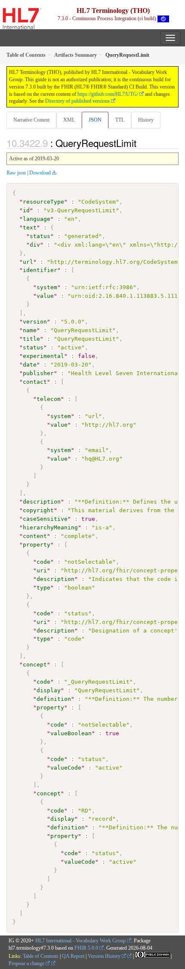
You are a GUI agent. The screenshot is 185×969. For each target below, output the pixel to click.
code (43, 562)
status (40, 236)
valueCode (65, 767)
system (47, 287)
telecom (49, 399)
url (28, 262)
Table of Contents (41, 956)
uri (42, 570)
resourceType (43, 202)
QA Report (73, 956)
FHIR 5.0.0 (86, 948)
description (42, 501)
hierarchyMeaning (50, 527)
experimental (43, 356)
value (45, 296)
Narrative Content (31, 120)
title (31, 339)
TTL (119, 120)
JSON (95, 120)
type (43, 587)
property (36, 544)
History (146, 120)
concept (35, 664)
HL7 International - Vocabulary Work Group (80, 941)
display (49, 690)
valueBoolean (71, 733)
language (36, 219)
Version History (105, 956)
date (30, 364)
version (35, 321)
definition (54, 699)
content (35, 536)
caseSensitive (45, 519)
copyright (38, 510)
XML (69, 120)
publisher (38, 373)
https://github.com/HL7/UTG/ (107, 94)
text (30, 227)
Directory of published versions (77, 101)
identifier (40, 270)
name (30, 330)
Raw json (16, 173)
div (35, 244)
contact (35, 382)
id (26, 210)
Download (40, 173)
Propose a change (27, 963)
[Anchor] (141, 142)
